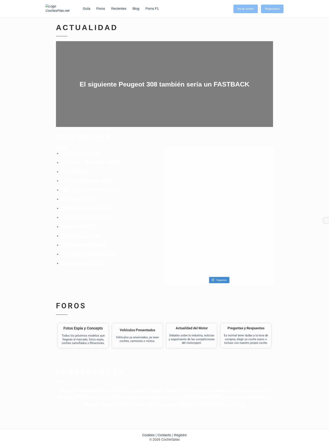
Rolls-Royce (141, 405)
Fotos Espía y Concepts (83, 328)
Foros (100, 8)
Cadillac (139, 390)
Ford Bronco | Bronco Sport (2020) (90, 162)
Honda (63, 397)
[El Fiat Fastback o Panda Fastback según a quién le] (181, 251)
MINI (230, 398)
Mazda (169, 397)
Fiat (230, 390)
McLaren (179, 398)
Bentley (108, 391)
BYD (129, 390)
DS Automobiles (206, 390)
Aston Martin (85, 390)
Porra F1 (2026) (73, 171)
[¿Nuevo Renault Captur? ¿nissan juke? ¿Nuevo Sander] (255, 205)
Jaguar (102, 397)
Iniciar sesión (245, 8)
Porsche (107, 404)
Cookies (148, 435)
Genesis (263, 390)
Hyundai (79, 397)
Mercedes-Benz (203, 397)
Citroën (171, 390)
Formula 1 (251, 390)
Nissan (255, 396)
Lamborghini (128, 397)
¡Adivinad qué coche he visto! (86, 217)
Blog (136, 8)
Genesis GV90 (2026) (78, 227)
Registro (180, 435)
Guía (86, 8)
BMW (119, 390)
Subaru (161, 405)
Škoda (239, 405)
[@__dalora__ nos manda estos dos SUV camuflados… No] (181, 162)
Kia (117, 396)
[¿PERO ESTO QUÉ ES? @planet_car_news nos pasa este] (255, 165)
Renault (125, 404)
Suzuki (172, 405)
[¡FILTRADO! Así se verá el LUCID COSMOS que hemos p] (218, 203)
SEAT (152, 405)
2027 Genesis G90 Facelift (83, 245)
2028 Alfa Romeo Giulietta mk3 (87, 208)
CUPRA (183, 390)
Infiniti (93, 397)
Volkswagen (209, 404)
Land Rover (144, 397)
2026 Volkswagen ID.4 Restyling (88, 190)
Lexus (158, 397)
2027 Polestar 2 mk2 (78, 199)
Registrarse (272, 8)
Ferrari (221, 390)
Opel (268, 397)
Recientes (118, 8)
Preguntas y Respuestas (246, 328)
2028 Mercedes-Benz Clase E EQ (88, 254)
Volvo (229, 405)
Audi (100, 390)
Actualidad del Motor (192, 328)
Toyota (186, 404)
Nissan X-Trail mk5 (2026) (82, 263)
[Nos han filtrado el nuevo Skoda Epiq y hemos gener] (255, 251)
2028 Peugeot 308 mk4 (80, 153)
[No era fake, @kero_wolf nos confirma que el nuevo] (218, 240)
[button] (227, 8)
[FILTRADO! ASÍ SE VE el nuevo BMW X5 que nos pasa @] (181, 196)
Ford (239, 390)
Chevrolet (154, 390)
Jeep (110, 397)
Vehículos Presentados (137, 330)
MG (225, 397)
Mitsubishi (240, 397)
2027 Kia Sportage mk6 (80, 236)
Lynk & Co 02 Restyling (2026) (86, 181)
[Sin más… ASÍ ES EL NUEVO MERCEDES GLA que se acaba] (218, 160)
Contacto (164, 435)
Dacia (192, 390)
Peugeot (91, 404)
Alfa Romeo (68, 390)
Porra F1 (152, 8)
